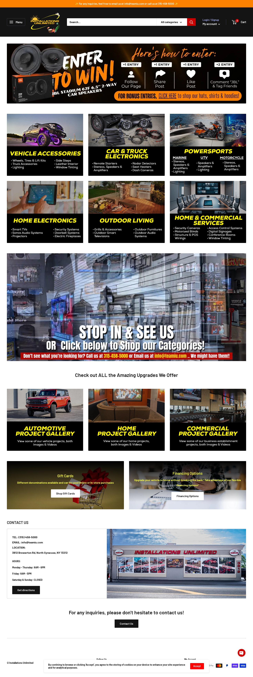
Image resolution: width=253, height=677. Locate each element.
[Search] (191, 22)
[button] (241, 653)
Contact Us (126, 623)
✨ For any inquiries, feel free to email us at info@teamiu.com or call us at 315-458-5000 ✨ (126, 3)
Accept (197, 666)
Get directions (26, 590)
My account (210, 23)
